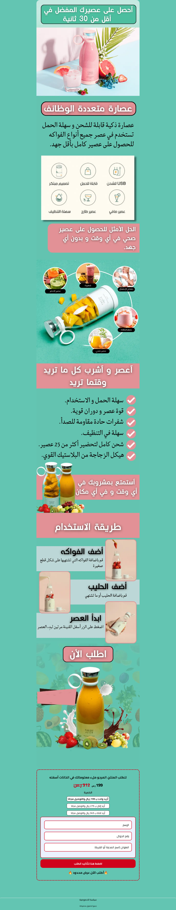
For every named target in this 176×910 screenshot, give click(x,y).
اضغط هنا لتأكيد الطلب (88, 863)
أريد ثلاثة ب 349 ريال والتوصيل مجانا (88, 813)
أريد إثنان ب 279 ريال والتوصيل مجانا (88, 806)
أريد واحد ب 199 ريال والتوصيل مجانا (88, 799)
